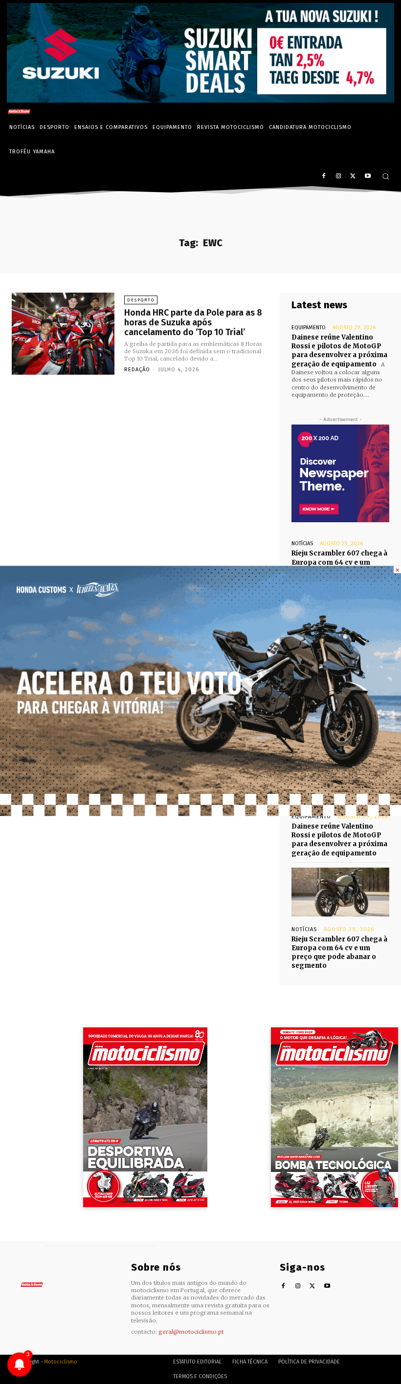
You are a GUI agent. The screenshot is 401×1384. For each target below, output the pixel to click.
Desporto (141, 300)
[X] (352, 176)
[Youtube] (367, 176)
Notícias (302, 543)
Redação (137, 369)
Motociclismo (60, 1362)
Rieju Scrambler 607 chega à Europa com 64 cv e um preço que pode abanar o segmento (339, 952)
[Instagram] (338, 176)
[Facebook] (324, 176)
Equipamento (308, 327)
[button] (385, 176)
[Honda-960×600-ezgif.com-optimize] (200, 813)
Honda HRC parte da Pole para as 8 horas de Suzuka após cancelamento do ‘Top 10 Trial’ (193, 322)
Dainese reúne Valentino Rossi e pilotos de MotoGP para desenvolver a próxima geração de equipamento (339, 350)
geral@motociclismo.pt (190, 1331)
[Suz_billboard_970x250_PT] (200, 100)
